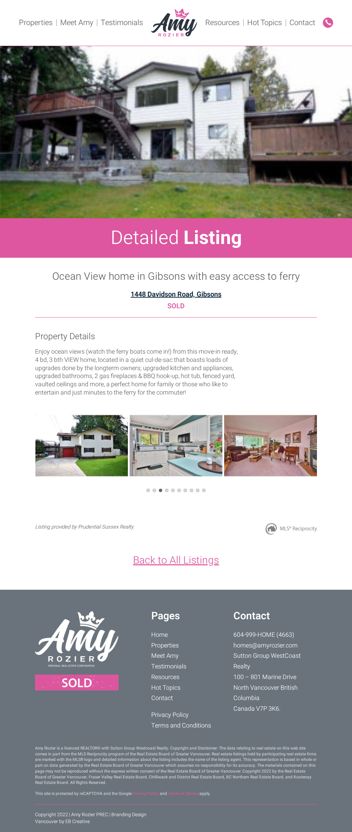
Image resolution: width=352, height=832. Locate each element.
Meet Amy (76, 22)
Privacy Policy (170, 715)
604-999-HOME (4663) (263, 635)
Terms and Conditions (181, 725)
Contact (302, 22)
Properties (36, 22)
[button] (148, 490)
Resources (222, 22)
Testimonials (122, 22)
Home (159, 635)
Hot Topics (264, 22)
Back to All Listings (176, 560)
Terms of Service (183, 793)
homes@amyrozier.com (265, 645)
